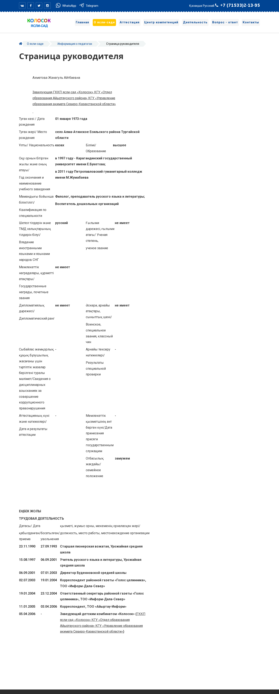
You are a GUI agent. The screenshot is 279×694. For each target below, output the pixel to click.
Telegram (91, 6)
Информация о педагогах (75, 43)
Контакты (251, 22)
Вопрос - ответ (225, 22)
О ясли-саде (104, 22)
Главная (82, 22)
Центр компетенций (161, 22)
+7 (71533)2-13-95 (240, 6)
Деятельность (195, 22)
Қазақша (195, 6)
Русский (208, 6)
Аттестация (130, 22)
